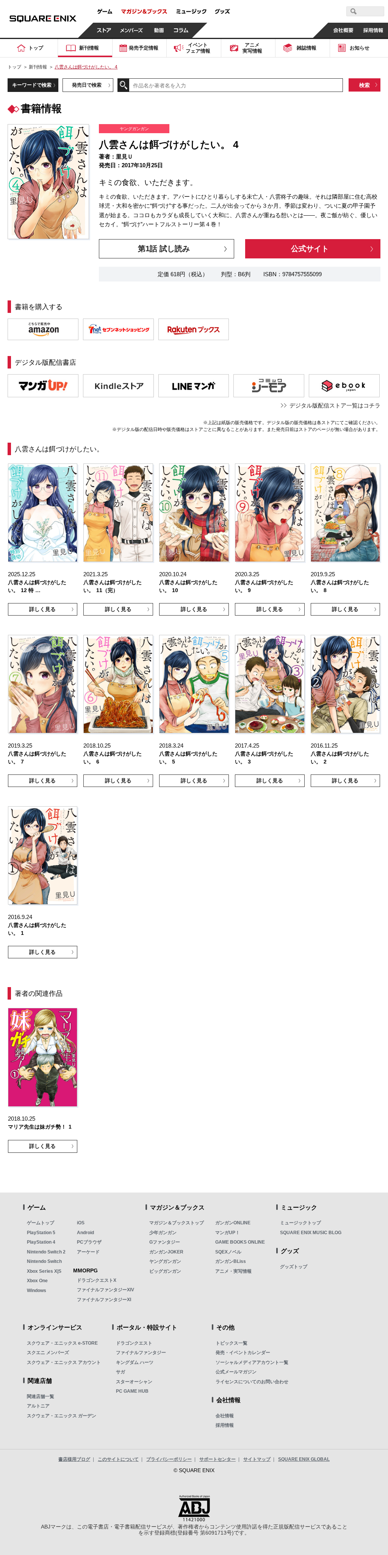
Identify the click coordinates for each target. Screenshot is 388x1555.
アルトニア (38, 1406)
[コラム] (181, 30)
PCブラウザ (89, 1242)
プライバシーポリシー (169, 1459)
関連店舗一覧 (40, 1396)
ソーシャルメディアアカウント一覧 (252, 1362)
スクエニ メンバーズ (48, 1352)
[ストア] (104, 30)
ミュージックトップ (300, 1222)
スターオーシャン (134, 1381)
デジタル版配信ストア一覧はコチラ (334, 405)
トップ (14, 67)
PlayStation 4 (41, 1242)
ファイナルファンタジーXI (104, 1299)
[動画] (159, 30)
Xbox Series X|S (44, 1271)
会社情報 (225, 1415)
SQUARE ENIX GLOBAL (304, 1459)
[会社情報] (343, 30)
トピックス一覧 (231, 1343)
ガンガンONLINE (232, 1222)
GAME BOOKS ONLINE (240, 1242)
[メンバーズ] (131, 30)
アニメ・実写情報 (233, 1271)
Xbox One (37, 1280)
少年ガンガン (163, 1232)
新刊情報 (38, 67)
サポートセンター (217, 1459)
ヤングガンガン (165, 1261)
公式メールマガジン (236, 1372)
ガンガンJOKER (166, 1252)
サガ (120, 1372)
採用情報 (225, 1425)
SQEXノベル (228, 1252)
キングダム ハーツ (134, 1362)
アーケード (88, 1252)
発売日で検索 (87, 85)
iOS (80, 1222)
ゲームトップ (40, 1222)
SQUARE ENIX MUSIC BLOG (310, 1232)
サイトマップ (257, 1459)
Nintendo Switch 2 (46, 1252)
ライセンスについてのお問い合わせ (252, 1381)
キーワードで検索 (32, 85)
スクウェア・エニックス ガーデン (61, 1415)
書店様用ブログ (74, 1459)
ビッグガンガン (165, 1271)
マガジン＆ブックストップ (176, 1222)
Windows (36, 1290)
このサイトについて (118, 1459)
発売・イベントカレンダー (243, 1352)
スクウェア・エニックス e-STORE (62, 1343)
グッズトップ (293, 1266)
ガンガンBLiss (230, 1261)
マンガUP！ (227, 1232)
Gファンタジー (164, 1242)
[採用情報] (373, 30)
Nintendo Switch (44, 1261)
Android (85, 1232)
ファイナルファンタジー (141, 1352)
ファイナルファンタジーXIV (105, 1289)
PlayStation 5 (41, 1232)
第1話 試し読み (164, 248)
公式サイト (310, 248)
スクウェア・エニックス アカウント (64, 1362)
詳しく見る (42, 609)
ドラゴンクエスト (134, 1343)
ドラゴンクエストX (96, 1280)
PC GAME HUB (132, 1391)
